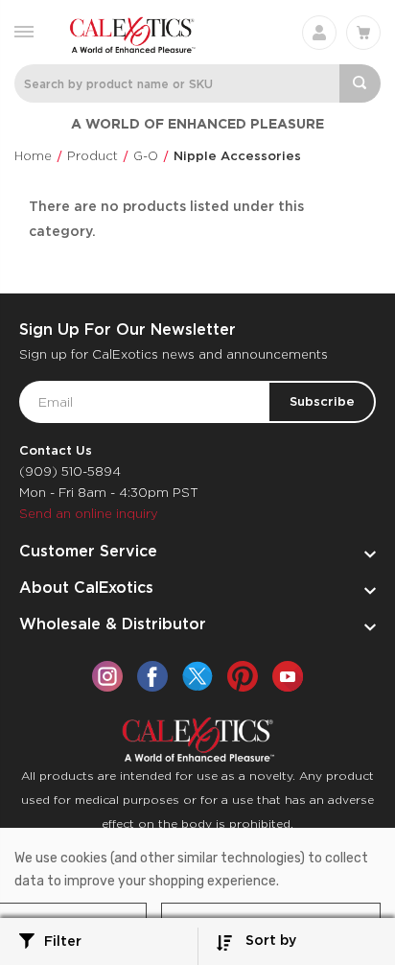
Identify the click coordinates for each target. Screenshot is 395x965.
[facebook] (152, 676)
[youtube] (287, 676)
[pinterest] (242, 676)
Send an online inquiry (88, 513)
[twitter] (197, 676)
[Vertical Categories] (24, 30)
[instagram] (107, 676)
